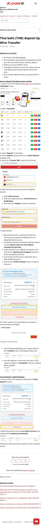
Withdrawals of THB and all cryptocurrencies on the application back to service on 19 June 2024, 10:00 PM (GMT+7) (19, 492)
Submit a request (29, 470)
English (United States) (31, 522)
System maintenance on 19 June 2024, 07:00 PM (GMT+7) (20, 508)
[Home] (15, 3)
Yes (15, 461)
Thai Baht (34, 16)
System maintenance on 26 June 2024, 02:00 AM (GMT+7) (20, 504)
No (25, 461)
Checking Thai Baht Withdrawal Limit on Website (17, 486)
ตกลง (1, 12)
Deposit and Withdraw (23, 16)
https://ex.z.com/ (27, 84)
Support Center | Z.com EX (7, 16)
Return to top (5, 477)
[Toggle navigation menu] (35, 3)
